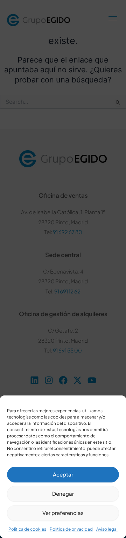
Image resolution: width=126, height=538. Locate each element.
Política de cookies (27, 529)
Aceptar (63, 474)
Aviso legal (107, 529)
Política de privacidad (71, 529)
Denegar (63, 493)
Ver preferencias (63, 512)
